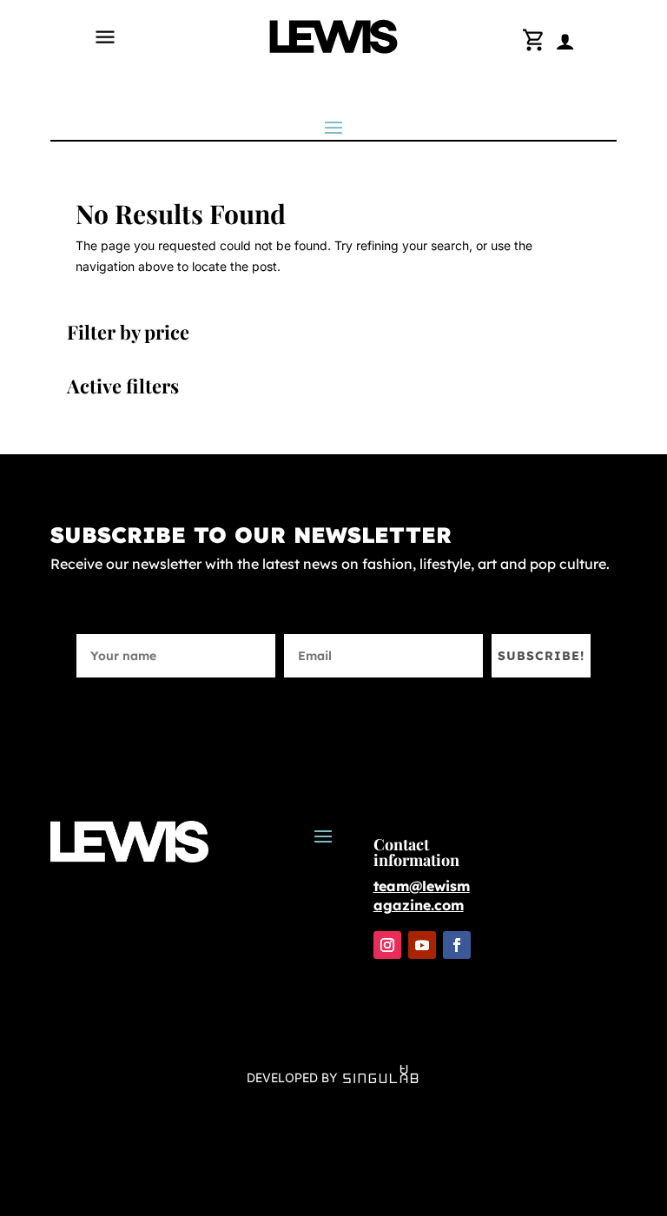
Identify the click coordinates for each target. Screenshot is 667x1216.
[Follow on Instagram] (387, 945)
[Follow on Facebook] (457, 945)
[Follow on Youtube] (422, 945)
